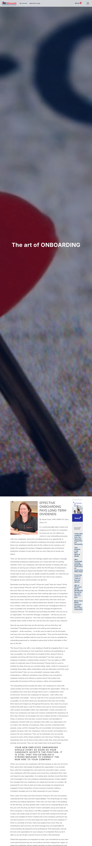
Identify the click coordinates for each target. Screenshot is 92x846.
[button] (88, 3)
